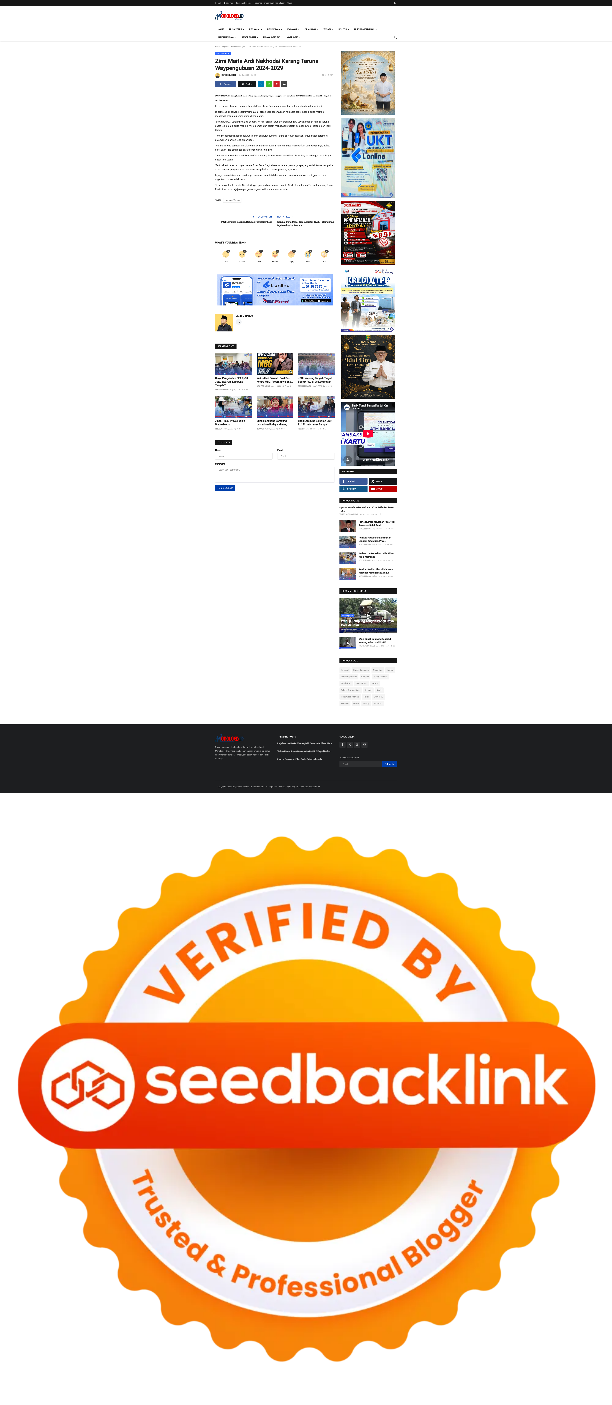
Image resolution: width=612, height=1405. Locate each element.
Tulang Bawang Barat (350, 690)
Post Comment (225, 488)
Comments (224, 442)
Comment (220, 464)
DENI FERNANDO (229, 75)
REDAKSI (218, 429)
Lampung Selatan (349, 676)
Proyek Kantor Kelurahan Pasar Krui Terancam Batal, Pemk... (377, 523)
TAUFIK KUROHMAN (349, 630)
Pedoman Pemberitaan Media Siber (269, 3)
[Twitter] (350, 745)
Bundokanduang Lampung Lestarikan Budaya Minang (272, 422)
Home (221, 29)
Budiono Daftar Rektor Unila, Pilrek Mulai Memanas (376, 555)
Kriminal (368, 690)
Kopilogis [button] (292, 37)
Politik (366, 697)
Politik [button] (343, 29)
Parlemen (378, 703)
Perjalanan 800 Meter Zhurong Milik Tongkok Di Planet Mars (304, 743)
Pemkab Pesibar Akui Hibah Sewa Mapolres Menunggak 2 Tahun (376, 571)
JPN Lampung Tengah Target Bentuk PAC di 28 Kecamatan (315, 380)
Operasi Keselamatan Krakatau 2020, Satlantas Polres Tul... (366, 509)
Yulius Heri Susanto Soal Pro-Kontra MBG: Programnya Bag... (275, 380)
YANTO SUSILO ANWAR (348, 514)
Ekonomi (345, 703)
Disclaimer (228, 3)
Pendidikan (346, 683)
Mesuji (366, 703)
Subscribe (389, 764)
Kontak (218, 3)
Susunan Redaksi (243, 3)
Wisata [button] (328, 29)
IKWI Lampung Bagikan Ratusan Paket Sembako (246, 222)
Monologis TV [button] (271, 37)
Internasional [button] (226, 37)
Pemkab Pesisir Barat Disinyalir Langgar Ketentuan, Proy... (375, 539)
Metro (356, 703)
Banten (390, 670)
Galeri (289, 3)
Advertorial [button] (249, 37)
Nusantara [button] (236, 29)
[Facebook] (342, 745)
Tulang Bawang (380, 676)
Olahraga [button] (311, 29)
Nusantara (377, 670)
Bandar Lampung (361, 670)
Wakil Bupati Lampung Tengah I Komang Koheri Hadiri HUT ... (375, 641)
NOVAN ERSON (365, 529)
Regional (225, 47)
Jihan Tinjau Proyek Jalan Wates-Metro (230, 422)
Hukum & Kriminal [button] (364, 29)
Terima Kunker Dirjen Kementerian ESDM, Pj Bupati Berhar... (304, 751)
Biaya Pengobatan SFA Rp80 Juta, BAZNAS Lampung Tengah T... (231, 382)
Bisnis (379, 690)
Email (280, 450)
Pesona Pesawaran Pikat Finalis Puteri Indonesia (299, 759)
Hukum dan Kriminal (350, 697)
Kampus (365, 676)
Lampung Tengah (238, 47)
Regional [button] (255, 29)
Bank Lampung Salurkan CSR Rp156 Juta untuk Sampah (315, 422)
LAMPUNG (378, 697)
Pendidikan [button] (274, 29)
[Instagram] (357, 745)
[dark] (395, 3)
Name (218, 450)
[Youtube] (364, 745)
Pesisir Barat (361, 683)
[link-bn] (275, 290)
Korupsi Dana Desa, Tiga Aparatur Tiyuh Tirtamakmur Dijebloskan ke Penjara (305, 224)
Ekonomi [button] (292, 29)
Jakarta (375, 683)
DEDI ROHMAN (365, 560)
